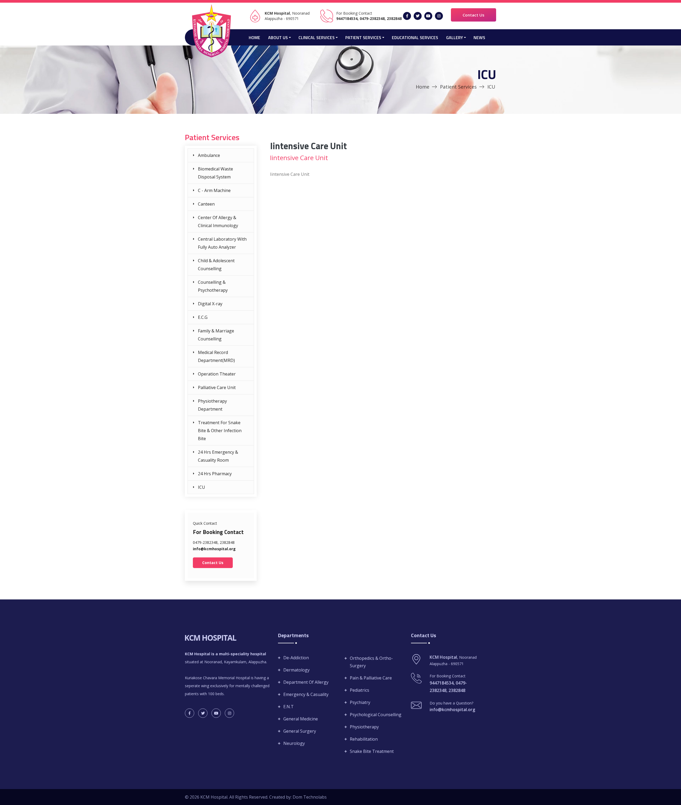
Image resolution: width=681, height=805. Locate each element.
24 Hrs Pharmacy (215, 474)
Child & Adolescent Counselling (216, 265)
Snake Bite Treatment (372, 751)
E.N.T (288, 707)
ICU (201, 487)
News (479, 37)
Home (254, 37)
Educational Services (415, 37)
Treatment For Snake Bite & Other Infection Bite (220, 430)
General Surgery (299, 731)
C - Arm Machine (214, 190)
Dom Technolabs (310, 797)
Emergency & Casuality (306, 694)
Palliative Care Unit (217, 387)
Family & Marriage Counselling (216, 335)
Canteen (206, 204)
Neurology (294, 743)
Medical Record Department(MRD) (216, 356)
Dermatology (296, 670)
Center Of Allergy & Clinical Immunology (218, 221)
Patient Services (458, 87)
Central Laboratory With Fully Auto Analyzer (222, 243)
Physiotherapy (364, 727)
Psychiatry (360, 702)
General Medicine (300, 719)
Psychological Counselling (375, 715)
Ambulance (209, 155)
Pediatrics (359, 690)
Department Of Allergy (306, 682)
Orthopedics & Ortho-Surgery (371, 662)
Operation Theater (217, 374)
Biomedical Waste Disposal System (215, 173)
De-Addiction (296, 658)
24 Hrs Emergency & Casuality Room (218, 456)
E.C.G (202, 317)
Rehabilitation (364, 739)
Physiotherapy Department (212, 405)
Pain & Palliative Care (371, 678)
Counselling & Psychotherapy (213, 286)
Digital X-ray (210, 304)
